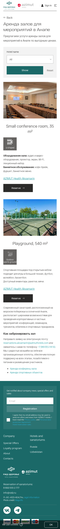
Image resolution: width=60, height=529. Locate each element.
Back (9, 17)
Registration (30, 408)
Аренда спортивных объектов (26, 372)
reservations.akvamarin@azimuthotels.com (25, 342)
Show (25, 70)
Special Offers (11, 442)
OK (51, 524)
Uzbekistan (36, 451)
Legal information (32, 497)
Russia (33, 446)
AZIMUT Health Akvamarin (19, 178)
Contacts (8, 458)
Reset (50, 70)
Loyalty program (12, 448)
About (6, 453)
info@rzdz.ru (9, 492)
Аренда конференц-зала (23, 368)
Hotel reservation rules (22, 424)
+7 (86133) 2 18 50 (46, 346)
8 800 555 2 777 (11, 487)
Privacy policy (30, 420)
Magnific (19, 500)
